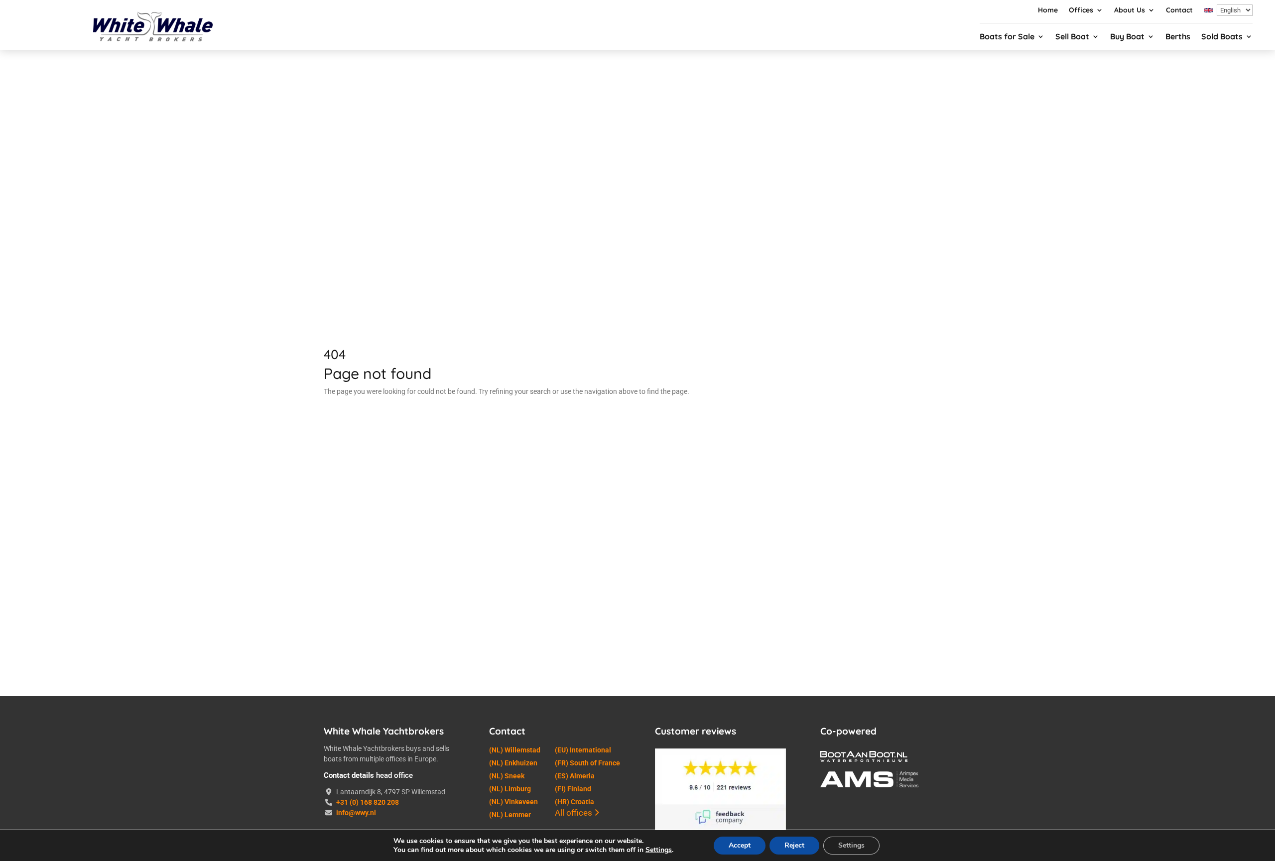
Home (1048, 10)
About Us (1129, 10)
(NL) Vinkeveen (513, 802)
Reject (794, 845)
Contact (1179, 10)
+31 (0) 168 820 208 (367, 802)
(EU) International (583, 750)
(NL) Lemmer (510, 815)
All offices (574, 813)
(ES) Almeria (575, 776)
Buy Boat (1127, 37)
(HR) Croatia (574, 802)
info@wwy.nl (356, 813)
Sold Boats (1222, 37)
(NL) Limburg (510, 789)
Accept (740, 845)
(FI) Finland (573, 789)
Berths (1177, 37)
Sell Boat (1072, 37)
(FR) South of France (587, 763)
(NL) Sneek (506, 776)
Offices (1081, 10)
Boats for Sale (1007, 37)
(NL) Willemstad (514, 750)
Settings (658, 850)
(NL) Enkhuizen (513, 763)
